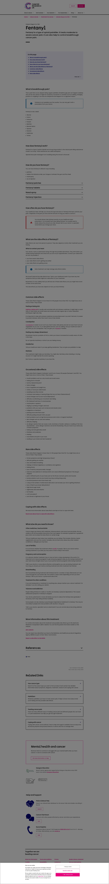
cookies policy (41, 876)
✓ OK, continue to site (68, 874)
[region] (54, 873)
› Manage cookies (68, 866)
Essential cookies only (67, 870)
